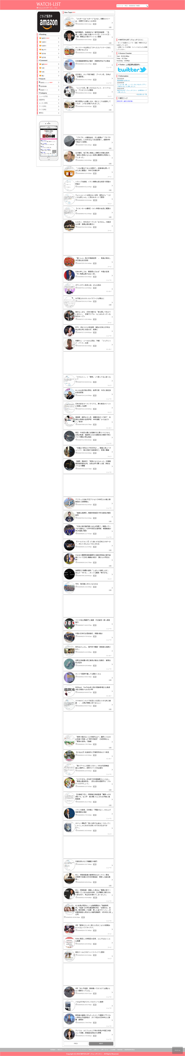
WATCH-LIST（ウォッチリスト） (91, 1054)
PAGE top (177, 1050)
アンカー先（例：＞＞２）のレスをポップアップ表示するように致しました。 (131, 85)
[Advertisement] (88, 123)
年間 (43, 72)
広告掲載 (112, 1049)
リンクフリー (83, 1049)
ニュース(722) (43, 96)
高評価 (44, 53)
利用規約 (53, 1049)
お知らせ (96, 1049)
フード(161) (42, 106)
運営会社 (60, 1049)
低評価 (44, 57)
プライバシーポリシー (71, 1049)
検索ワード (44, 90)
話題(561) (42, 100)
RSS (90, 1049)
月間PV (44, 42)
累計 (43, 76)
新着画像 (44, 86)
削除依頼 (119, 1049)
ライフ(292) (42, 109)
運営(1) (41, 113)
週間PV (44, 38)
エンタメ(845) (43, 103)
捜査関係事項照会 (129, 1049)
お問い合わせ (104, 1049)
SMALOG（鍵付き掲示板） (125, 101)
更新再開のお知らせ (123, 80)
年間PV (44, 46)
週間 (43, 64)
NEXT (101, 1043)
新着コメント (45, 82)
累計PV (44, 50)
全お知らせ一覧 (142, 94)
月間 (43, 68)
